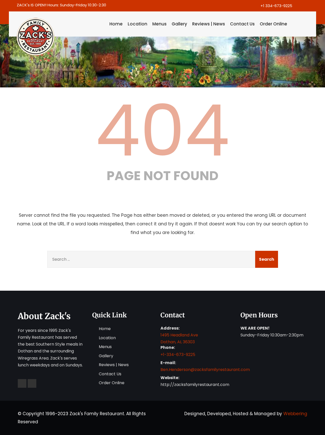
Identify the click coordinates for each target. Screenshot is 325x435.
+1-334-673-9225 (177, 355)
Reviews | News (208, 24)
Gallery (179, 24)
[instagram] (309, 5)
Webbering (295, 414)
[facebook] (300, 5)
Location (137, 24)
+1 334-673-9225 (276, 5)
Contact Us (242, 24)
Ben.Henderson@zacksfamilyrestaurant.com (205, 369)
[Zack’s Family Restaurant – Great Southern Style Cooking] (60, 37)
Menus (159, 24)
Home (116, 24)
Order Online (273, 24)
